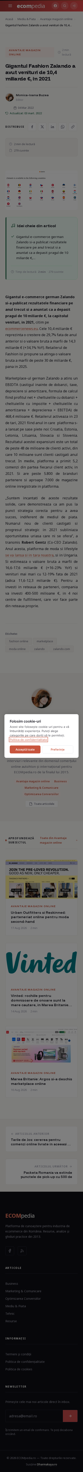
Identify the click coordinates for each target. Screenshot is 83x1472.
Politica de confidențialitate (28, 739)
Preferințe (58, 749)
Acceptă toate (25, 749)
